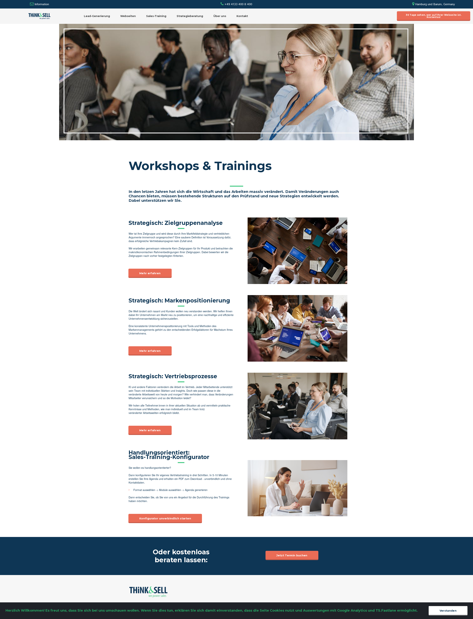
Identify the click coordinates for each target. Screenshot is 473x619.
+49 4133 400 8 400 (236, 4)
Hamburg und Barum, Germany (433, 4)
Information (42, 4)
